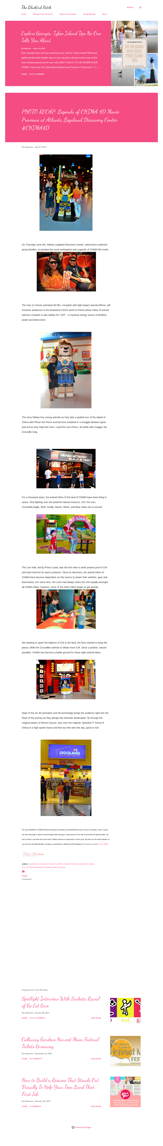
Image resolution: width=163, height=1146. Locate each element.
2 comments (35, 1106)
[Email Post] (23, 872)
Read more (96, 1018)
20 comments (35, 1059)
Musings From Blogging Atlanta (50, 867)
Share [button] (24, 74)
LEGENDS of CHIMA (86, 864)
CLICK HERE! (103, 844)
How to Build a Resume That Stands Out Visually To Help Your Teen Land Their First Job (60, 1087)
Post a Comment (37, 74)
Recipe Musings (89, 14)
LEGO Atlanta (28, 867)
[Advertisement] (62, 959)
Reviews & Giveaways (68, 14)
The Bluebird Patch (36, 7)
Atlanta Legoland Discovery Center (46, 864)
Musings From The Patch (43, 14)
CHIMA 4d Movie (70, 864)
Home (23, 14)
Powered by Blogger (82, 1127)
